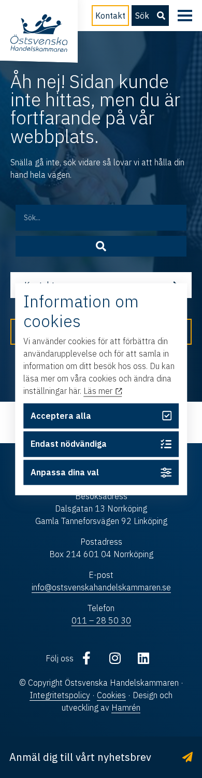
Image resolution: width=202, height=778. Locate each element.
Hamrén (125, 707)
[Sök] (101, 246)
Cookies (111, 695)
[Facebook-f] (86, 658)
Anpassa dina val (65, 473)
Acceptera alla (61, 416)
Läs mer (98, 391)
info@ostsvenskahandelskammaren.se (101, 587)
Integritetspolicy (60, 695)
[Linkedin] (143, 658)
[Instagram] (115, 658)
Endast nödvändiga (69, 444)
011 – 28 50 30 (101, 620)
